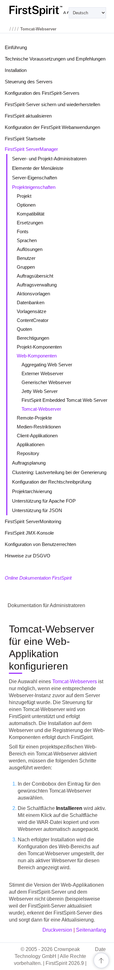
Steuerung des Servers (29, 81)
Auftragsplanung (29, 463)
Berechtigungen (33, 338)
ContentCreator (32, 320)
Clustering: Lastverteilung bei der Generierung (59, 472)
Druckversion (57, 930)
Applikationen (30, 444)
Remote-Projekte (34, 418)
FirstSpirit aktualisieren (28, 116)
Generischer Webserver (46, 382)
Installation (16, 70)
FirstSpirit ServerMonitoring (33, 521)
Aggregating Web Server (47, 364)
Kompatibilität (30, 213)
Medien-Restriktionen (39, 426)
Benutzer (26, 258)
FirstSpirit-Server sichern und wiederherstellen (52, 104)
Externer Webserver (42, 373)
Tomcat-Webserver (41, 409)
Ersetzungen (30, 222)
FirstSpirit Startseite (25, 138)
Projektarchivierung (32, 491)
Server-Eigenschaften (34, 177)
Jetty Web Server (40, 391)
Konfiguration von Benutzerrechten (40, 544)
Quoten (24, 329)
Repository (28, 453)
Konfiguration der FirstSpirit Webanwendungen (52, 127)
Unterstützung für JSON (37, 510)
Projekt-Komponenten (39, 347)
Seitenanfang (91, 930)
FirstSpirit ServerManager (31, 149)
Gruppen (26, 267)
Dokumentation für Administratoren (46, 605)
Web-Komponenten (37, 355)
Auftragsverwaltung (37, 284)
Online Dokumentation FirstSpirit (38, 578)
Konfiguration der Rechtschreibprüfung (51, 482)
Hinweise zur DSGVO (27, 555)
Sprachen (27, 240)
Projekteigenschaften (33, 187)
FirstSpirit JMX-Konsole (29, 533)
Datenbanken (30, 302)
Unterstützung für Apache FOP (44, 501)
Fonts (22, 231)
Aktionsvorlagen (33, 293)
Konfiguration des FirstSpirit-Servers (42, 93)
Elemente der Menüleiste (37, 168)
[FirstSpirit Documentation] (57, 11)
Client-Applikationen (37, 435)
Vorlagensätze (31, 311)
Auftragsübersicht (35, 276)
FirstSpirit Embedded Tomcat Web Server (64, 400)
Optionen (26, 205)
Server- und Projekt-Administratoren (49, 158)
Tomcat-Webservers (74, 681)
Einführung (16, 47)
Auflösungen (29, 249)
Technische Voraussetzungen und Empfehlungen (55, 58)
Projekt (24, 196)
